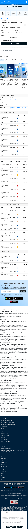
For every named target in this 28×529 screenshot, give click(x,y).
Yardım (2, 475)
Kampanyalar (4, 479)
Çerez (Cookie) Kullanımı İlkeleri (8, 456)
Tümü (2, 59)
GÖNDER (23, 291)
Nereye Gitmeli (4, 469)
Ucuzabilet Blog (4, 433)
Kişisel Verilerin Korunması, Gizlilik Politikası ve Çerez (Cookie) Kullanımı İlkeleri (12, 451)
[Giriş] (25, 2)
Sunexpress (12, 107)
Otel (12, 59)
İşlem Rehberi (4, 443)
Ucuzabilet (3, 49)
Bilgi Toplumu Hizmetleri (6, 446)
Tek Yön (4, 17)
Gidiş (3, 30)
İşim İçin (3, 437)
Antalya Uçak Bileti (16, 49)
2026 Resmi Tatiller (5, 435)
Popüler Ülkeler (4, 426)
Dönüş (17, 30)
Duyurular (3, 477)
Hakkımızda (3, 471)
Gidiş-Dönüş (10, 17)
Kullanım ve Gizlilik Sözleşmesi (7, 441)
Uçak (7, 59)
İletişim (2, 473)
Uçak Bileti (9, 49)
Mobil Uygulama (4, 439)
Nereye (4, 25)
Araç (22, 59)
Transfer (3, 464)
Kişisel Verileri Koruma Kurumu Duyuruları (10, 453)
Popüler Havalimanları (5, 431)
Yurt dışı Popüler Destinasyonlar (8, 424)
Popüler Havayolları (5, 428)
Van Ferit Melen (13, 99)
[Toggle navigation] (2, 2)
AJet (25, 107)
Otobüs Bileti (4, 466)
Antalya (11, 101)
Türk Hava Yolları (19, 107)
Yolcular (3, 35)
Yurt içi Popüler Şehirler (6, 418)
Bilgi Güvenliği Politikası (6, 448)
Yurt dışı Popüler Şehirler (6, 420)
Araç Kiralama (4, 462)
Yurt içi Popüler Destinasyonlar (7, 422)
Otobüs (16, 59)
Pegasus (12, 108)
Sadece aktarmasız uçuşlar (8, 40)
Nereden (4, 20)
